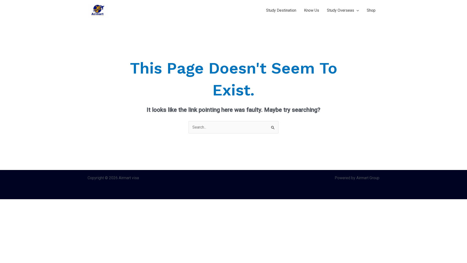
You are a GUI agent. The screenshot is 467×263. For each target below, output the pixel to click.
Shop (371, 10)
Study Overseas (340, 10)
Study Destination (281, 10)
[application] (356, 10)
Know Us (311, 10)
